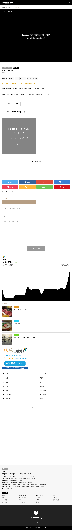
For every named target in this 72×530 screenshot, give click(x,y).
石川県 (20, 478)
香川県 (36, 484)
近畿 (3, 482)
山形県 (24, 474)
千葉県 (24, 476)
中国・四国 (4, 484)
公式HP (19, 144)
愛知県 (15, 480)
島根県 (14, 484)
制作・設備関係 (56, 500)
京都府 (11, 482)
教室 (7, 390)
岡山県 (18, 484)
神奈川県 (34, 476)
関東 (3, 476)
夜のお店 (42, 398)
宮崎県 (32, 486)
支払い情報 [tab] (7, 104)
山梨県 (28, 478)
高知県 (45, 484)
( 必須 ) (6, 216)
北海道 (3, 471)
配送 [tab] (17, 104)
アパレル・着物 (22, 497)
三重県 (20, 480)
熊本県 (23, 486)
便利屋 (41, 382)
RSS (37, 522)
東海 (3, 480)
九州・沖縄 (4, 486)
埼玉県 (20, 476)
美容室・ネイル (22, 495)
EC (5, 191)
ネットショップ (9, 191)
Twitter (34, 522)
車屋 (7, 382)
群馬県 (15, 476)
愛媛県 (41, 484)
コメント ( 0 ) (19, 202)
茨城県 (6, 476)
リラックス (43, 374)
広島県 (23, 484)
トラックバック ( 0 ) (53, 202)
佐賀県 (14, 486)
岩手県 (11, 474)
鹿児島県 (37, 486)
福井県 (24, 478)
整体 (7, 378)
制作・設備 (43, 390)
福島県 (29, 474)
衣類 (7, 386)
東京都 (29, 476)
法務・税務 (9, 394)
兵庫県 (20, 482)
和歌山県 (30, 482)
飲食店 (41, 378)
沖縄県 (42, 486)
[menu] (69, 2)
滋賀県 (6, 482)
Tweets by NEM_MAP (7, 404)
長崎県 (18, 486)
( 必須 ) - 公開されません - (11, 221)
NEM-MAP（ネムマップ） (32, 527)
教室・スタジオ (22, 500)
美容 (7, 374)
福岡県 (10, 486)
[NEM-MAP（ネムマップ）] (7, 2)
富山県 (15, 478)
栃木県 (11, 476)
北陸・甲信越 (5, 478)
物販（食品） (9, 398)
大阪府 (15, 482)
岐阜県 (6, 480)
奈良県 (24, 482)
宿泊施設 (42, 386)
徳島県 (32, 484)
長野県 (33, 478)
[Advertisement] (36, 167)
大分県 (27, 486)
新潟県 (11, 478)
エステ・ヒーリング (40, 495)
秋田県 (20, 474)
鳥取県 (10, 484)
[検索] (65, 2)
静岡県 (11, 480)
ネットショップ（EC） (7, 67)
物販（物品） (16, 67)
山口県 (27, 484)
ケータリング (22, 502)
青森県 (6, 474)
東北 (3, 474)
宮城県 (15, 474)
